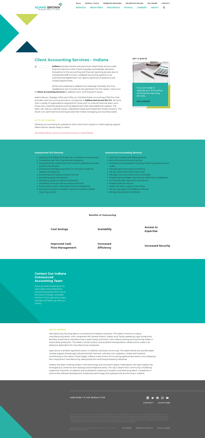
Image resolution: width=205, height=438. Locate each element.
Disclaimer (163, 428)
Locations (164, 403)
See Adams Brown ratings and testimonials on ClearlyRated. (64, 133)
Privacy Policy (144, 428)
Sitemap (127, 428)
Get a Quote (143, 101)
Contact (148, 403)
